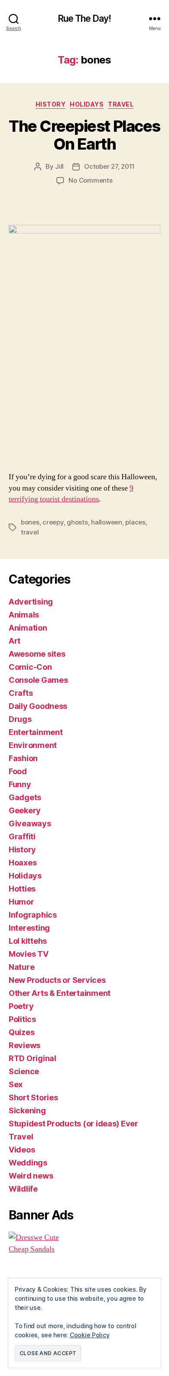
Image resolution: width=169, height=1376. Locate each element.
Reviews (24, 1045)
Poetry (21, 1006)
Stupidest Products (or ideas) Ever (73, 1123)
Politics (22, 1019)
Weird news (31, 1175)
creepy (52, 522)
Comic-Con (30, 666)
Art (14, 640)
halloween (106, 522)
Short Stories (33, 1097)
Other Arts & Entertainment (59, 993)
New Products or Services (57, 980)
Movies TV (29, 954)
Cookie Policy (90, 1335)
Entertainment (36, 732)
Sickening (27, 1110)
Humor (21, 901)
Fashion (23, 758)
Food (18, 771)
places (135, 522)
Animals (24, 614)
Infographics (33, 914)
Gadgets (25, 797)
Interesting (29, 927)
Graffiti (22, 836)
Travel (120, 104)
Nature (21, 967)
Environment (33, 745)
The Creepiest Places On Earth (84, 135)
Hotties (22, 888)
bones (30, 522)
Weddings (28, 1162)
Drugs (20, 719)
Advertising (31, 601)
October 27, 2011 (109, 166)
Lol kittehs (28, 940)
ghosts (77, 522)
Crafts (20, 693)
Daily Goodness (38, 706)
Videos (22, 1149)
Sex (16, 1084)
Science (24, 1071)
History (51, 104)
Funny (20, 784)
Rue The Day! (84, 18)
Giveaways (30, 823)
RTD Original (32, 1058)
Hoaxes (22, 862)
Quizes (21, 1032)
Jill (59, 166)
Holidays (87, 104)
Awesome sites (37, 653)
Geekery (25, 810)
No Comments (90, 180)
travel (30, 532)
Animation (28, 627)
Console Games (38, 680)
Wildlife (23, 1188)
